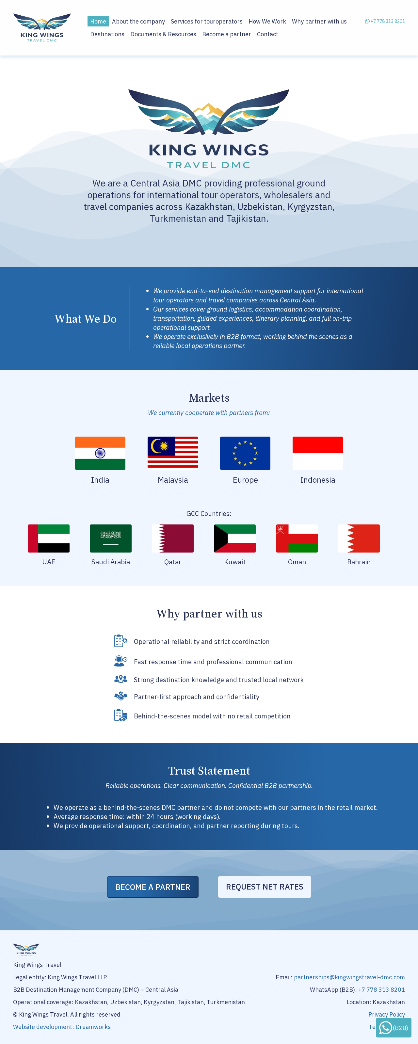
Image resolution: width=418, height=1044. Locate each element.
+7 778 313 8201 (387, 21)
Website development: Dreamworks (62, 1027)
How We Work (267, 21)
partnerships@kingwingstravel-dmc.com (349, 977)
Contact (267, 34)
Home (98, 21)
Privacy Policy (386, 1014)
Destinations (107, 34)
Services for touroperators (207, 21)
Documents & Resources (163, 34)
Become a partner (226, 34)
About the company (138, 21)
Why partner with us (319, 21)
